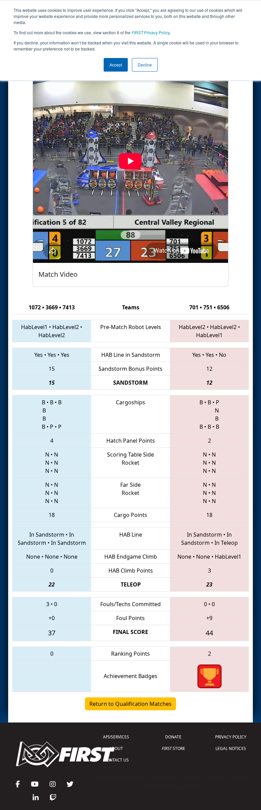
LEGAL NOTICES (230, 748)
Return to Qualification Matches (130, 704)
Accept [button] (115, 65)
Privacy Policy (151, 32)
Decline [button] (145, 65)
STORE (173, 748)
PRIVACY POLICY (230, 737)
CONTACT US (116, 760)
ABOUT (116, 748)
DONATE (173, 737)
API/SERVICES (116, 737)
